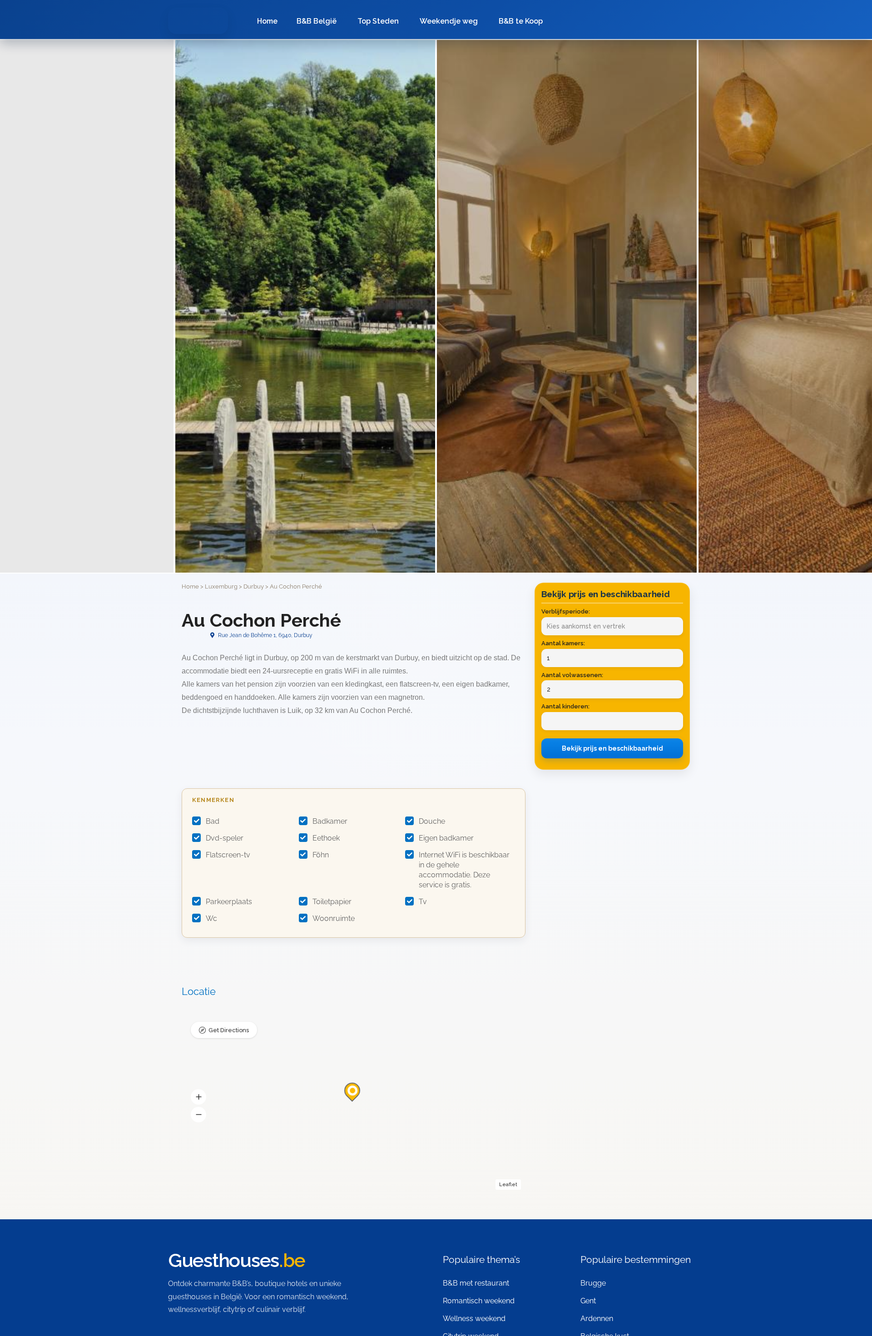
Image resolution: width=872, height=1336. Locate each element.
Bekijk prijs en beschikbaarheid (612, 748)
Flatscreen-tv (228, 855)
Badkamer (329, 821)
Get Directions (228, 1030)
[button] (198, 1096)
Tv (423, 901)
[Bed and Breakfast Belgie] (198, 21)
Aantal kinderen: (565, 706)
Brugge (593, 1283)
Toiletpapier (332, 901)
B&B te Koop (521, 21)
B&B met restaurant (476, 1283)
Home (267, 21)
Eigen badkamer (446, 838)
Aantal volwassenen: (572, 675)
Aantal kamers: (563, 643)
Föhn (320, 855)
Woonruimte (333, 918)
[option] (567, 306)
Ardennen (596, 1318)
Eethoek (326, 838)
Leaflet (508, 1185)
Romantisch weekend (479, 1300)
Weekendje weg (449, 21)
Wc (211, 918)
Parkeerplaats (229, 901)
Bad (212, 821)
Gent (588, 1300)
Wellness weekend (474, 1318)
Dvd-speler (224, 838)
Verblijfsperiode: (565, 611)
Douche (432, 821)
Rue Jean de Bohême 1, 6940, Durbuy (264, 635)
